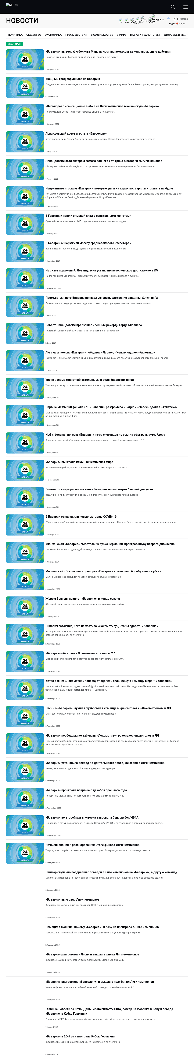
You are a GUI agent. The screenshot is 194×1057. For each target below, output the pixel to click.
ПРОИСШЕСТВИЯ (76, 34)
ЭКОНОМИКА (53, 34)
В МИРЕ (121, 34)
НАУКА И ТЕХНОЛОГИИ (145, 34)
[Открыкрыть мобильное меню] (185, 7)
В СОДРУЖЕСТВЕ (102, 34)
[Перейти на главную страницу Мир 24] (12, 7)
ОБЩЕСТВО (33, 34)
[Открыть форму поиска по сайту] (173, 7)
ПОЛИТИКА (15, 34)
